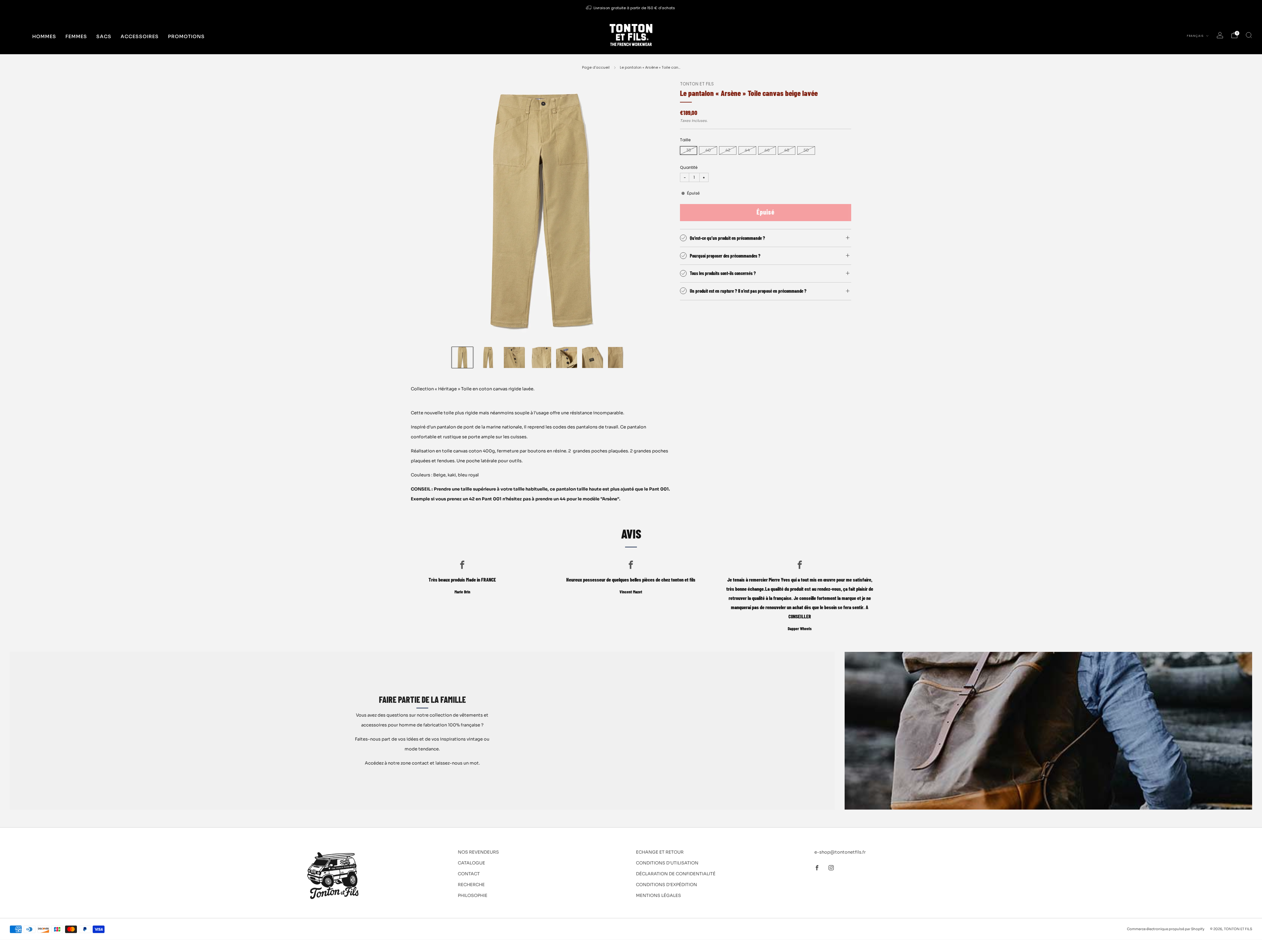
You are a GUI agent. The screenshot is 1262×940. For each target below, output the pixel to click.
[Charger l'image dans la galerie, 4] (540, 357)
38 (688, 150)
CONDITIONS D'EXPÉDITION (666, 884)
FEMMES (76, 36)
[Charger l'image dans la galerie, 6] (592, 357)
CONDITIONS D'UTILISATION (667, 863)
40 (708, 150)
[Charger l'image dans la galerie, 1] (462, 357)
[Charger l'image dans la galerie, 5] (566, 357)
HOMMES (44, 36)
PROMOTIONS (186, 36)
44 (747, 150)
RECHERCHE (471, 884)
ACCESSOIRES (140, 36)
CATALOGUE (471, 863)
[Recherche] (1249, 35)
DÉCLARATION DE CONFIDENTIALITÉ (675, 874)
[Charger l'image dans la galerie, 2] (488, 357)
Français (1195, 36)
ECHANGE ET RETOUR (660, 852)
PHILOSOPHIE (472, 895)
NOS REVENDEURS (478, 852)
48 (786, 150)
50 (806, 150)
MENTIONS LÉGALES (658, 895)
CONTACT (469, 874)
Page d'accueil (596, 67)
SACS (103, 36)
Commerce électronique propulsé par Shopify (1165, 929)
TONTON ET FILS (697, 84)
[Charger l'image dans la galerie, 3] (514, 357)
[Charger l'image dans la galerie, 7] (618, 357)
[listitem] (631, 8)
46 (767, 150)
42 (727, 150)
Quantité (689, 167)
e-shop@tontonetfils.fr (840, 852)
